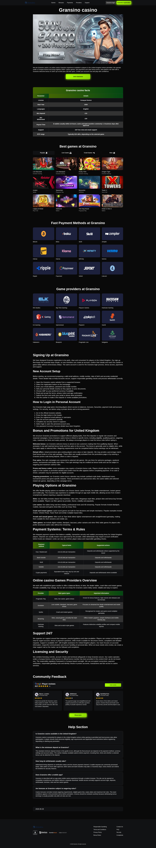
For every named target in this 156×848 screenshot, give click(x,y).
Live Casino (65, 152)
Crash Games (88, 152)
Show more (78, 715)
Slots (111, 152)
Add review (113, 685)
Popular (42, 152)
